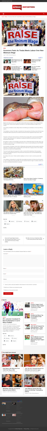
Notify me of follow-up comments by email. (13, 287)
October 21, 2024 (6, 391)
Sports (4, 300)
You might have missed (9, 352)
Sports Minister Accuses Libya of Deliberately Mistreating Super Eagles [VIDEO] (37, 339)
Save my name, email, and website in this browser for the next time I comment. (21, 284)
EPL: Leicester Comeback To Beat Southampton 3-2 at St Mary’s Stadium (11, 320)
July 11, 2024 (5, 55)
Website (5, 279)
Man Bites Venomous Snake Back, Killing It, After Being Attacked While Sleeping (34, 238)
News (4, 48)
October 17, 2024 (34, 330)
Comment (5, 253)
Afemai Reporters (19, 428)
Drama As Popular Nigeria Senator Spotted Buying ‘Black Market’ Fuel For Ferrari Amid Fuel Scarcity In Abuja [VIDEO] (12, 239)
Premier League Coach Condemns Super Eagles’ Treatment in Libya (37, 306)
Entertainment (6, 365)
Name (4, 268)
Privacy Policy (26, 428)
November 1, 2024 (6, 371)
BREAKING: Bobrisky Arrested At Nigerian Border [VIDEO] (11, 389)
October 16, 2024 (34, 342)
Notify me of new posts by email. (11, 290)
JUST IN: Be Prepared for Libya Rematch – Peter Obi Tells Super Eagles (37, 327)
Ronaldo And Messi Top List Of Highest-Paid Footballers (37, 316)
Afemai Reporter (12, 55)
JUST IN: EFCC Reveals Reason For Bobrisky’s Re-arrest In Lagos (34, 369)
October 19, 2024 (6, 324)
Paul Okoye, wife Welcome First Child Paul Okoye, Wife (11, 369)
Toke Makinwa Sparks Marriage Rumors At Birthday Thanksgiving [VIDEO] (34, 390)
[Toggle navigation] (3, 13)
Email (4, 273)
